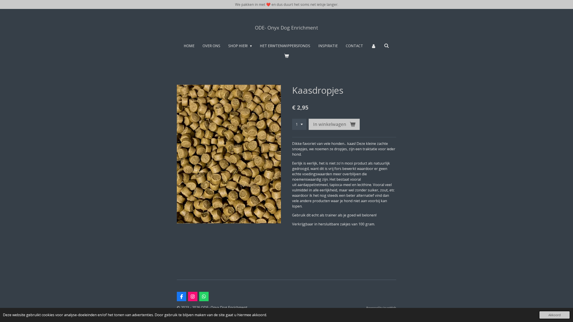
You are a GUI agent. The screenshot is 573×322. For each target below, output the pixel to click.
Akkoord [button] (554, 315)
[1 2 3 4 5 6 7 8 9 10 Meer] (299, 124)
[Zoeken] (386, 45)
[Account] (373, 46)
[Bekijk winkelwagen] (286, 55)
